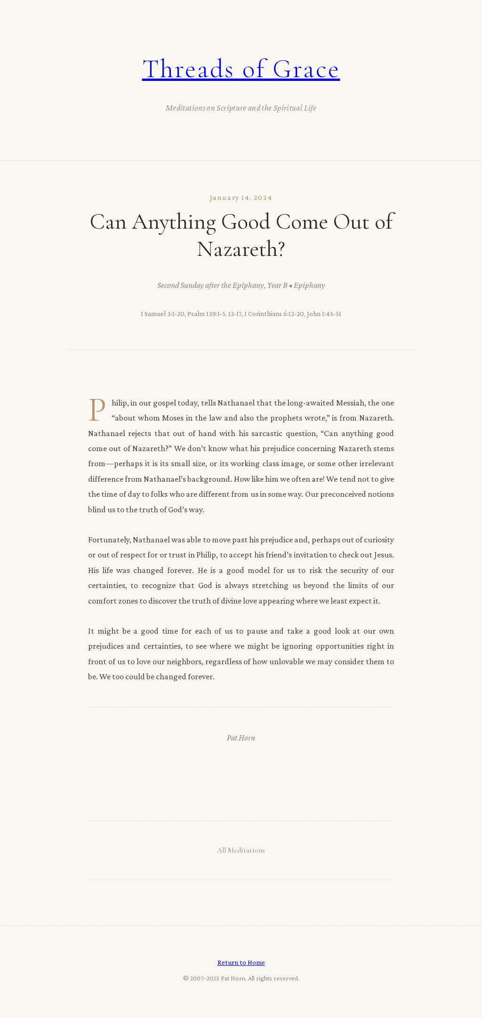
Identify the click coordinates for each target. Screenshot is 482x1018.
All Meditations (241, 850)
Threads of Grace (241, 69)
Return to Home (241, 962)
